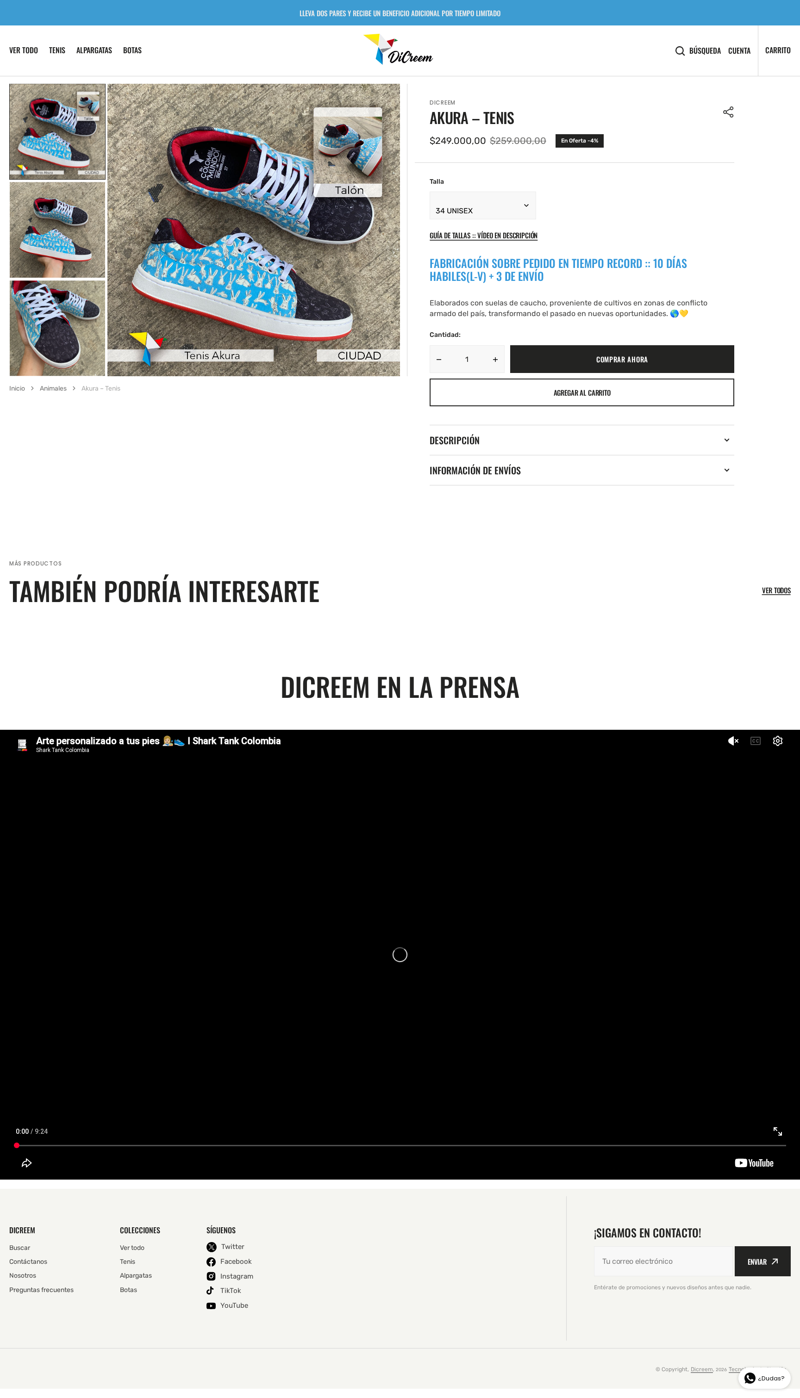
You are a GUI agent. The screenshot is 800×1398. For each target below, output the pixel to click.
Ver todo (23, 50)
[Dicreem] (400, 50)
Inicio (17, 388)
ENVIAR (757, 1261)
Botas (132, 50)
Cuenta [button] (739, 50)
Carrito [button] (778, 50)
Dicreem (702, 1369)
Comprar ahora (622, 359)
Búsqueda (705, 50)
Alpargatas (94, 50)
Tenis (57, 50)
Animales (53, 388)
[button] (728, 112)
